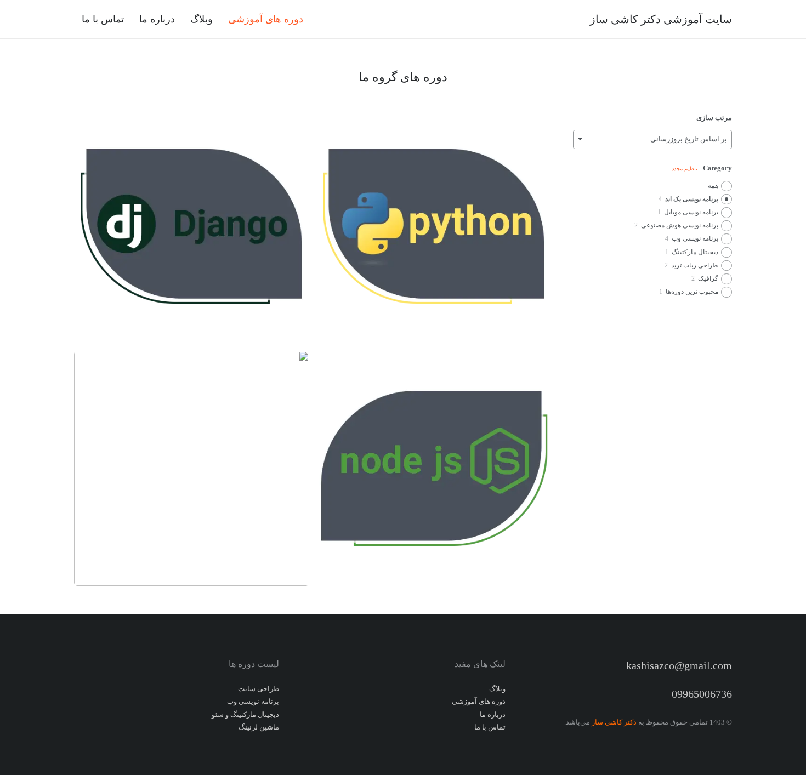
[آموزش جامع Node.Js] (434, 468)
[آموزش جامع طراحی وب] (191, 468)
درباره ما (493, 714)
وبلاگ (497, 689)
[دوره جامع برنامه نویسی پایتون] (434, 226)
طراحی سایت (258, 689)
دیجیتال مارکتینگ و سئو (245, 714)
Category (717, 168)
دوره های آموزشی (479, 701)
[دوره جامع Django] (191, 226)
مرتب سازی (714, 117)
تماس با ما (490, 727)
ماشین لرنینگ (259, 727)
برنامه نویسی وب (253, 701)
